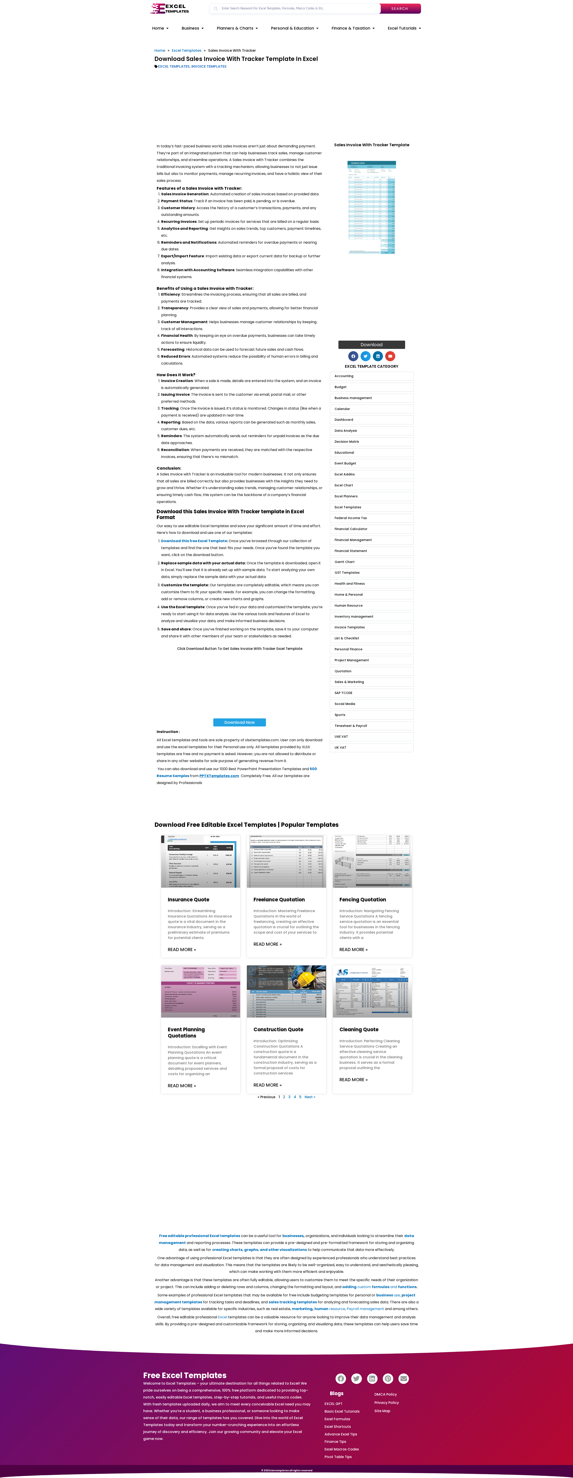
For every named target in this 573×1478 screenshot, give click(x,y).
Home (158, 28)
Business (190, 28)
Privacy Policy (386, 1402)
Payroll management (365, 1308)
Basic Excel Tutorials (342, 1411)
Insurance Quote (188, 899)
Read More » (182, 949)
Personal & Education (292, 28)
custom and (379, 1286)
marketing (302, 1308)
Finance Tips (335, 1441)
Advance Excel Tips (341, 1434)
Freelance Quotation (279, 899)
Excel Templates (186, 50)
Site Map (382, 1411)
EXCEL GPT (333, 1403)
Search (399, 8)
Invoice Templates (209, 66)
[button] (353, 356)
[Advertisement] (286, 106)
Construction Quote (278, 1029)
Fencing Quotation (363, 899)
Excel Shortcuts (338, 1426)
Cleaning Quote (359, 1029)
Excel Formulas (337, 1419)
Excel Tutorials (402, 28)
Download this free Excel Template (194, 541)
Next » (310, 1097)
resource (329, 1308)
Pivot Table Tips (338, 1456)
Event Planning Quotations (186, 1032)
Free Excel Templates (185, 1375)
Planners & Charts (235, 28)
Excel (222, 1317)
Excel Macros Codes (342, 1449)
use (388, 1295)
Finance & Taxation (351, 28)
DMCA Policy (385, 1394)
